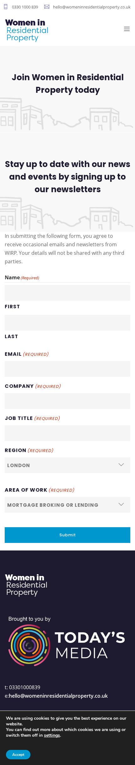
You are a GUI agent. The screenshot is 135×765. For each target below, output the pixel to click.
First (12, 306)
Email (27, 354)
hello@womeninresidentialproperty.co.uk (58, 695)
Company (33, 386)
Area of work (39, 490)
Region (29, 450)
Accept (18, 754)
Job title (32, 418)
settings (52, 735)
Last (11, 336)
